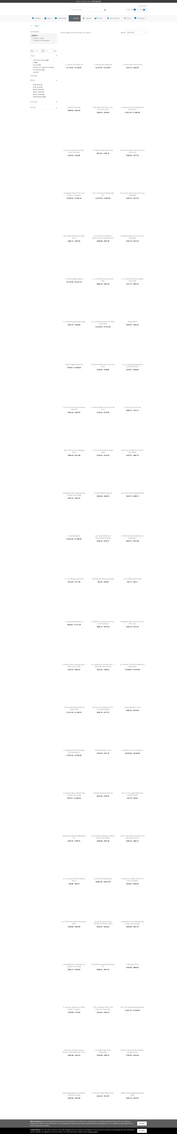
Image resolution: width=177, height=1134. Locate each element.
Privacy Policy (93, 1132)
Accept (142, 1123)
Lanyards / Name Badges (41, 40)
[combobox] (136, 32)
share (85, 75)
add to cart (75, 60)
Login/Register (142, 6)
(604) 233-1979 (96, 1)
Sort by (123, 32)
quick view (66, 75)
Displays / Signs (38, 38)
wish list (77, 75)
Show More (34, 75)
